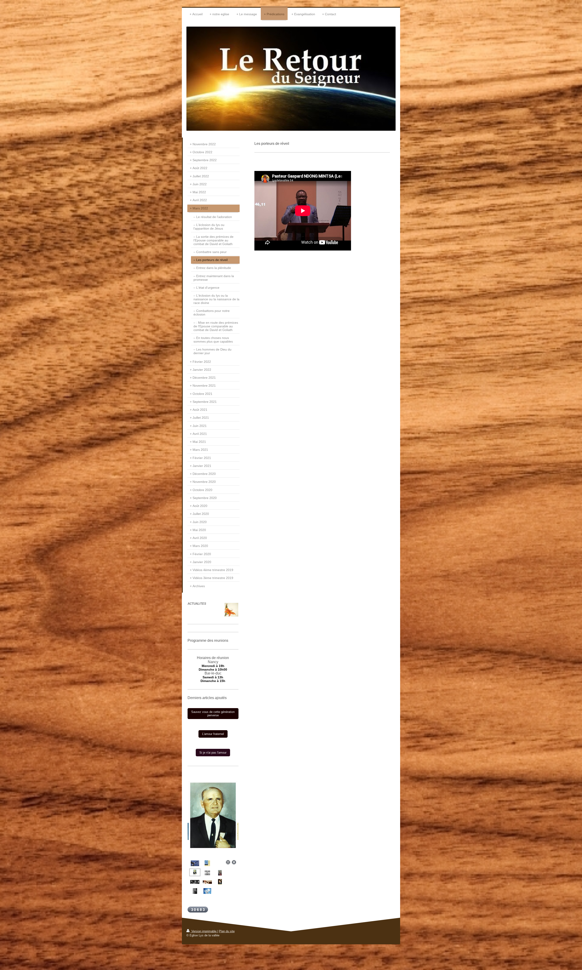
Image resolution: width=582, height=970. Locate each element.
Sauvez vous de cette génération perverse (213, 713)
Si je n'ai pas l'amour (212, 752)
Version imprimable (204, 931)
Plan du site (227, 931)
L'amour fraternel (213, 734)
